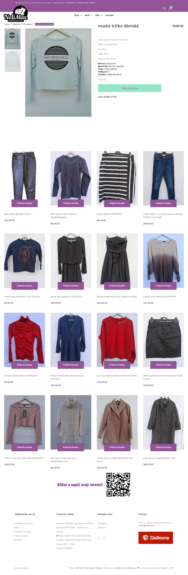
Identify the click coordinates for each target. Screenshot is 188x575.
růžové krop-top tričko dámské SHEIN (23, 458)
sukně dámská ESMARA (109, 214)
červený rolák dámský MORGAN (20, 375)
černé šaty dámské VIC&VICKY (66, 296)
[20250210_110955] (58, 72)
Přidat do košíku (130, 88)
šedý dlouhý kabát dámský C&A (159, 458)
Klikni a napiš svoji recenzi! (80, 484)
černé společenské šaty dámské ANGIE (117, 296)
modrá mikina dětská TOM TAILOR (21, 296)
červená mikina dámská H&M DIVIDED (117, 375)
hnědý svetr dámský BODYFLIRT (160, 296)
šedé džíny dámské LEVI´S (17, 214)
